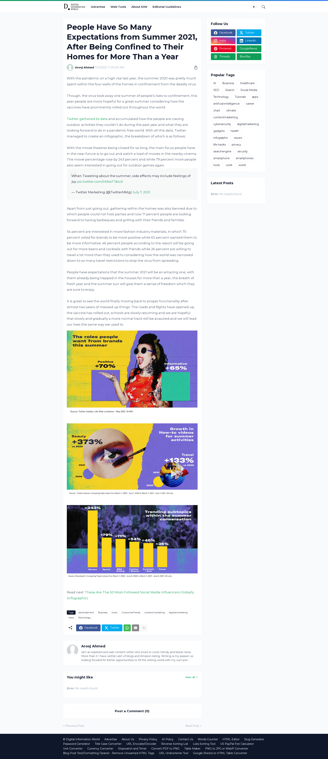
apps (255, 97)
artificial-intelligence (226, 103)
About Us (128, 739)
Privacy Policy (148, 739)
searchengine (222, 151)
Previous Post (74, 726)
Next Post (192, 726)
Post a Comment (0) (132, 711)
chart (114, 612)
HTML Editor (231, 739)
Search (229, 90)
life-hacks (219, 144)
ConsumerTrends (131, 612)
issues (238, 137)
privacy (236, 144)
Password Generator (76, 744)
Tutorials (240, 97)
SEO (216, 90)
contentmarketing (154, 612)
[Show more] (143, 627)
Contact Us (185, 739)
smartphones (244, 158)
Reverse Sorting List (174, 744)
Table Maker (192, 748)
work (229, 165)
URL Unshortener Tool (173, 753)
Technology (84, 617)
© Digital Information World (81, 739)
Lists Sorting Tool (204, 744)
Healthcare (247, 83)
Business (102, 612)
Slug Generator (254, 739)
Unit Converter (73, 748)
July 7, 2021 (141, 192)
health (235, 131)
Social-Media (248, 90)
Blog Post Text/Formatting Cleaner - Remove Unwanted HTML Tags (108, 753)
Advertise (98, 7)
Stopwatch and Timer (132, 748)
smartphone (221, 158)
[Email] (135, 627)
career (250, 103)
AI (214, 83)
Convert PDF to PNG (165, 748)
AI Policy (167, 739)
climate (231, 110)
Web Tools (118, 7)
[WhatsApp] (127, 627)
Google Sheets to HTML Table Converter (220, 753)
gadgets (219, 131)
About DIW (139, 7)
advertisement (86, 612)
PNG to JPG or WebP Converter (226, 748)
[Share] (194, 67)
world (242, 165)
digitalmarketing (178, 612)
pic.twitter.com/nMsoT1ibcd (100, 181)
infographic (220, 137)
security (242, 151)
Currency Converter (100, 748)
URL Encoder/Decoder (141, 744)
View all (190, 677)
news (71, 617)
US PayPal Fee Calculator (237, 744)
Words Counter (208, 739)
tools (216, 165)
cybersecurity (222, 124)
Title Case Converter (108, 744)
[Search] (262, 7)
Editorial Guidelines (167, 7)
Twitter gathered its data (87, 119)
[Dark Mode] (255, 7)
